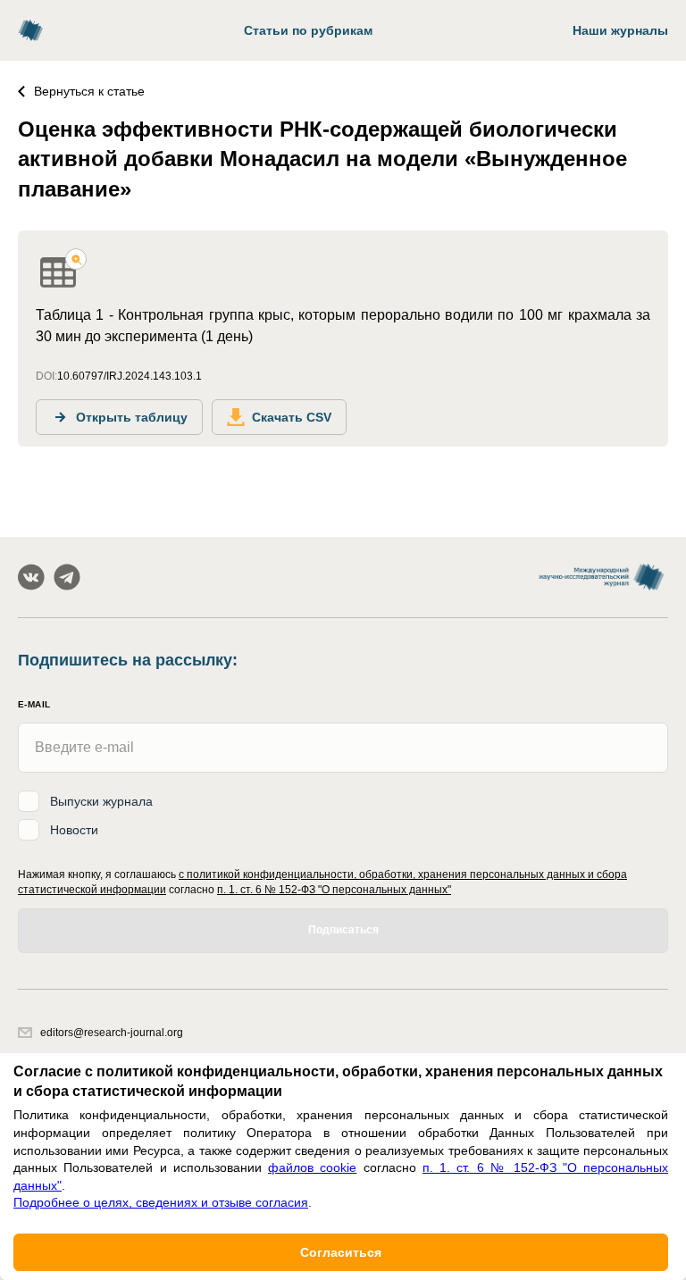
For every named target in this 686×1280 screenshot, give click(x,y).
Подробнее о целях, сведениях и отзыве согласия (160, 1202)
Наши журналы (620, 30)
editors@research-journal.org (111, 1032)
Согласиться (340, 1252)
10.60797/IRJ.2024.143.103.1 (129, 376)
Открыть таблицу (132, 417)
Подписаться (343, 930)
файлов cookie (312, 1167)
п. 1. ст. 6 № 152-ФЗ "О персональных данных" (334, 889)
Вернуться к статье (89, 91)
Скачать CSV (291, 417)
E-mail (34, 704)
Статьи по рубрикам (308, 30)
